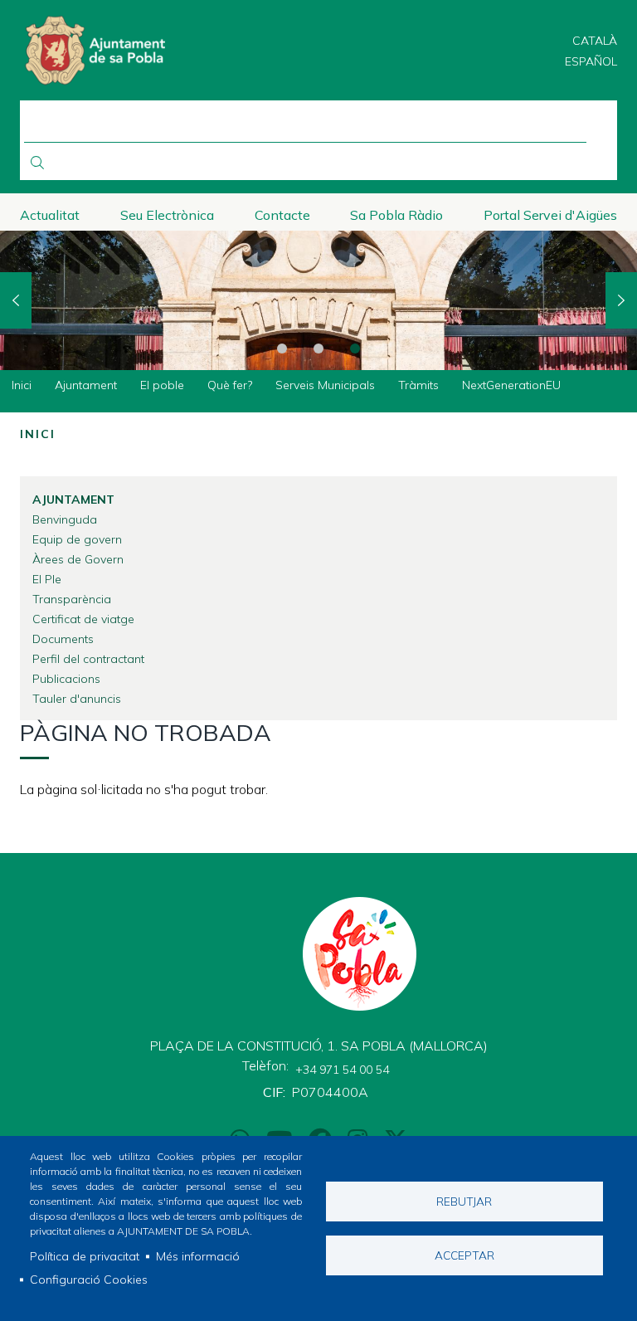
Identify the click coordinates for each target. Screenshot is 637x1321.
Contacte (282, 215)
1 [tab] (282, 348)
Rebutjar (464, 1201)
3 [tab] (355, 348)
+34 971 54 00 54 (342, 1069)
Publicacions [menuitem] (66, 678)
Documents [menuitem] (63, 638)
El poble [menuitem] (162, 385)
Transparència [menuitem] (71, 599)
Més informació (198, 1256)
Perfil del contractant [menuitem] (88, 658)
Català (594, 40)
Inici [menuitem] (22, 385)
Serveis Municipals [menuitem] (325, 385)
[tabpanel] (318, 301)
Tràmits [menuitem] (418, 385)
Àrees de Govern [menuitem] (78, 559)
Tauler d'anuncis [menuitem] (76, 698)
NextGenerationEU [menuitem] (511, 385)
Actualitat (50, 215)
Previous (16, 300)
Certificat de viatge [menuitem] (83, 619)
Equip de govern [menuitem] (77, 539)
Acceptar (464, 1255)
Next (621, 300)
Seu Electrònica (167, 215)
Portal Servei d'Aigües (550, 215)
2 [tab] (318, 348)
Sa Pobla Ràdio (396, 215)
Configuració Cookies (89, 1279)
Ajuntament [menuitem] (86, 385)
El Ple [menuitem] (46, 579)
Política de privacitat (84, 1256)
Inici (38, 434)
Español (591, 61)
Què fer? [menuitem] (229, 385)
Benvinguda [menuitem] (64, 519)
